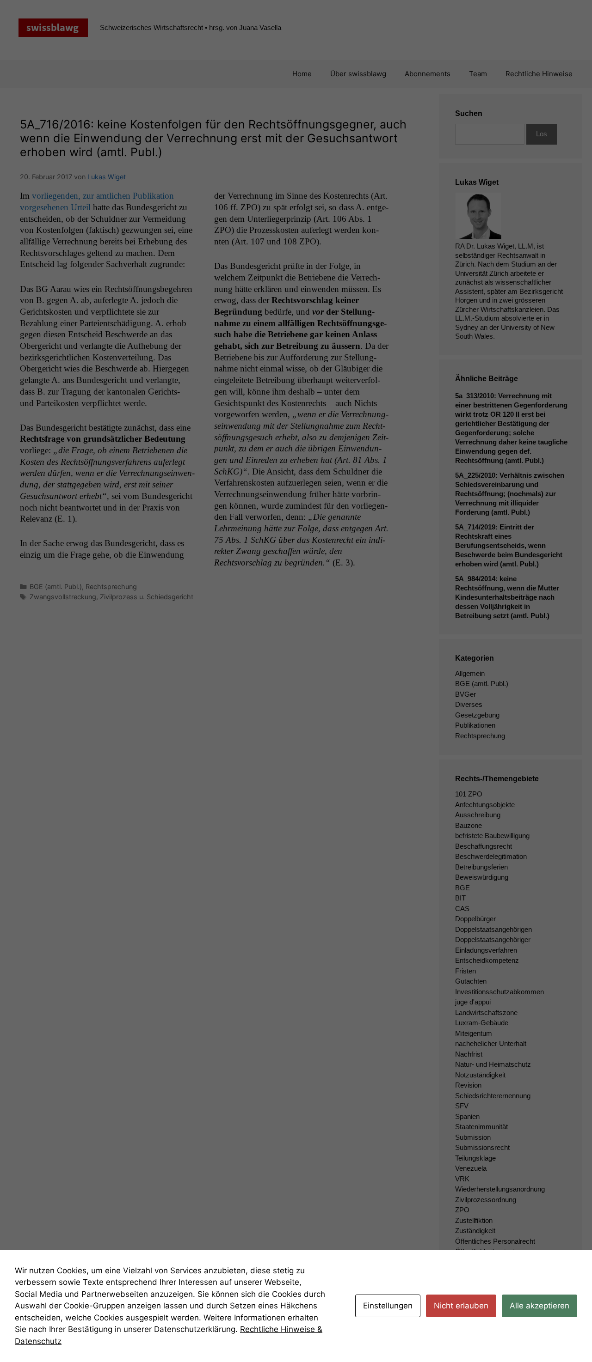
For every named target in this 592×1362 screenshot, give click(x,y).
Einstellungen (388, 1305)
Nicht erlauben (461, 1305)
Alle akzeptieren (539, 1305)
